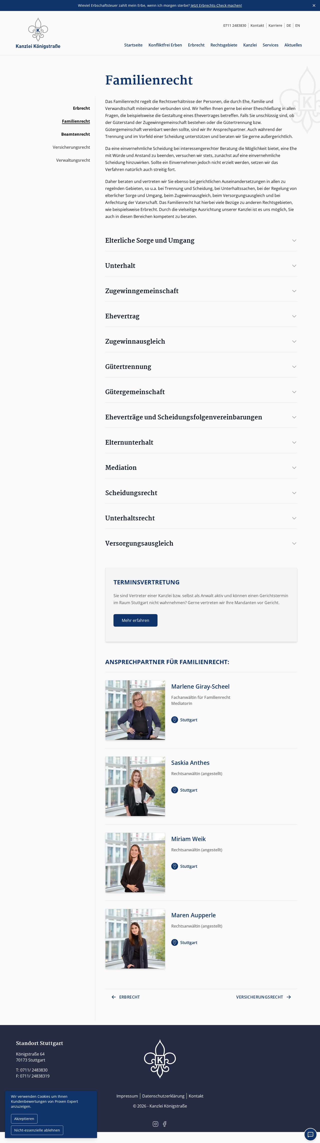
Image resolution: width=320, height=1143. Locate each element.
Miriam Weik (188, 839)
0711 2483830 (234, 25)
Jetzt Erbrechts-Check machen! (216, 5)
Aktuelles (293, 45)
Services (270, 45)
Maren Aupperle (193, 915)
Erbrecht (196, 45)
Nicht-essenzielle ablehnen (37, 1130)
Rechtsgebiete (223, 45)
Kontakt (257, 25)
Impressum (127, 1096)
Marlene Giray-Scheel (200, 686)
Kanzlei (250, 45)
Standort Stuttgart (39, 1043)
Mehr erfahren (135, 620)
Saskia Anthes (190, 763)
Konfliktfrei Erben (165, 45)
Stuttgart (188, 720)
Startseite (133, 45)
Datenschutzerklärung (163, 1096)
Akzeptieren (24, 1118)
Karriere (275, 25)
